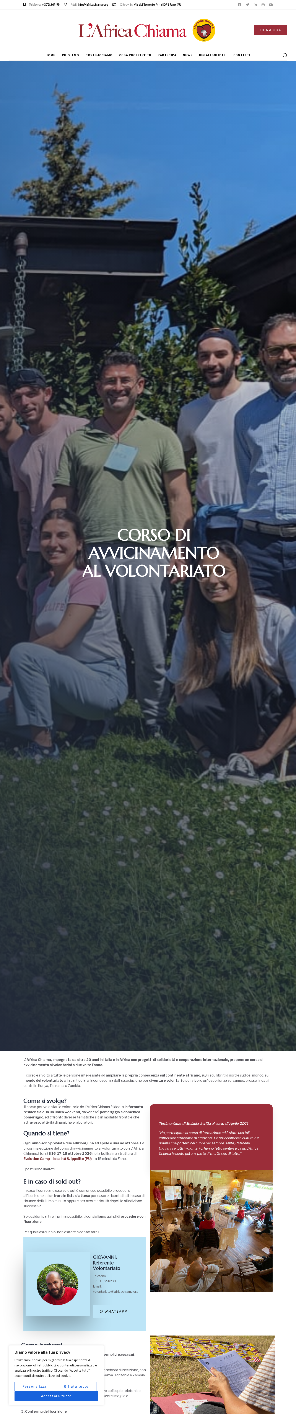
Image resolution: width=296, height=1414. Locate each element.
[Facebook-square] (239, 4)
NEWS (188, 55)
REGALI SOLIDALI (213, 55)
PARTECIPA (167, 55)
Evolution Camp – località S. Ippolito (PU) (57, 1159)
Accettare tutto (56, 1396)
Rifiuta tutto (76, 1386)
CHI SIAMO (70, 55)
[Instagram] (263, 4)
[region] (56, 1375)
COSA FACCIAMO (99, 55)
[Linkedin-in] (255, 4)
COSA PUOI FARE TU (135, 55)
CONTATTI (241, 55)
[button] (283, 55)
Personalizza (34, 1386)
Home (50, 55)
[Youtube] (271, 4)
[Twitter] (247, 4)
